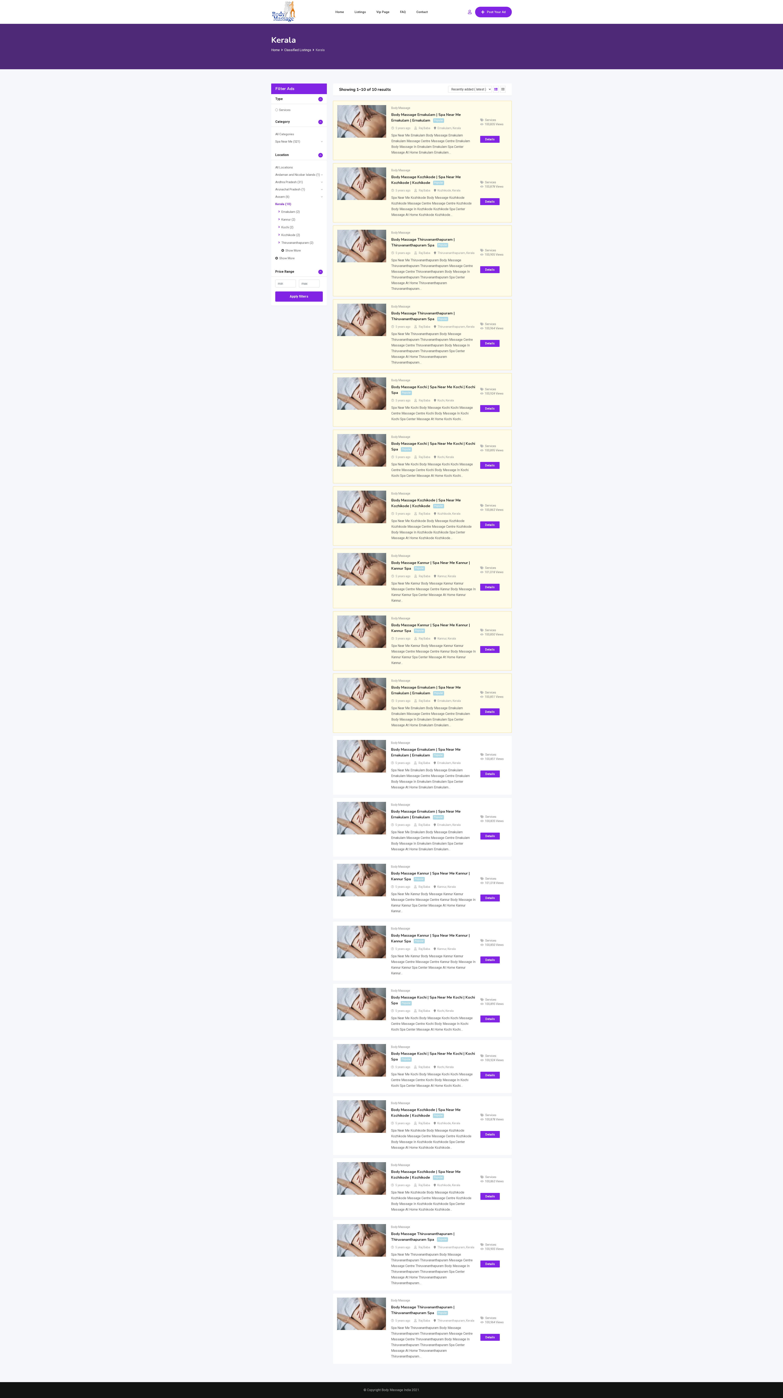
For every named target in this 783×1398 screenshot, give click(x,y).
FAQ (403, 12)
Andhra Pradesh (289, 182)
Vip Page (382, 12)
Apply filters (299, 296)
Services (285, 110)
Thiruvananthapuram (297, 243)
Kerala (283, 204)
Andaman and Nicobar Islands (297, 175)
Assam (282, 197)
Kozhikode (290, 235)
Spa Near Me (287, 141)
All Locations (284, 167)
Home (339, 12)
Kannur (288, 219)
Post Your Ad (496, 12)
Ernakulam (290, 212)
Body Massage (400, 108)
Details (490, 139)
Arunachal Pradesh (290, 189)
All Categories (284, 134)
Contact (422, 12)
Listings (360, 12)
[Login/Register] (470, 12)
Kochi (287, 227)
